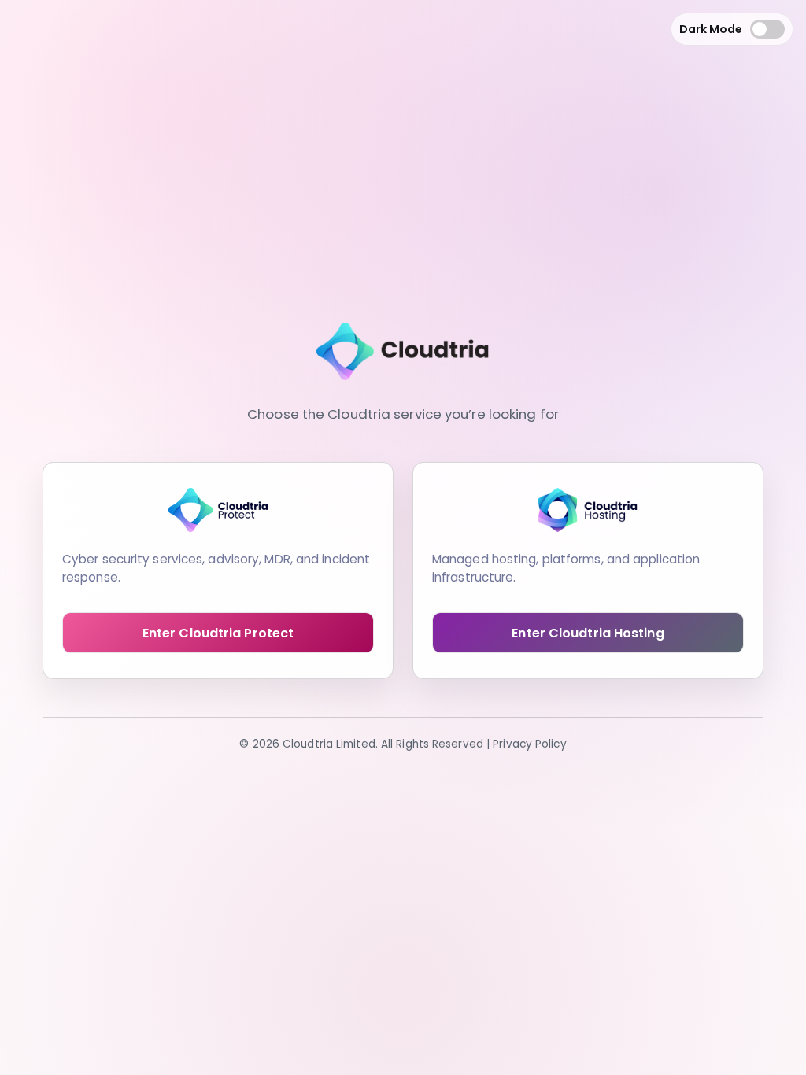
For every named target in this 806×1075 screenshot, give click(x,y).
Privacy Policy (529, 744)
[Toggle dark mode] (767, 29)
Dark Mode (710, 29)
